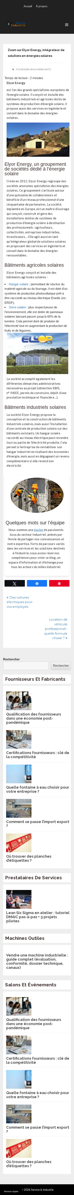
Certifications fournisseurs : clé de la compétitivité (37, 755)
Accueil (28, 6)
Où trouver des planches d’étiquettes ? (28, 858)
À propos (41, 6)
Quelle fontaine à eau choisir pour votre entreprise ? (37, 789)
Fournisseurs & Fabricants (33, 69)
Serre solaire (17, 307)
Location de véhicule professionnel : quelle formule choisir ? (55, 628)
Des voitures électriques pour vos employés (19, 602)
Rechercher (11, 659)
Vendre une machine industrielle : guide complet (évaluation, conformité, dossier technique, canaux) (37, 961)
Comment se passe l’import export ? (37, 824)
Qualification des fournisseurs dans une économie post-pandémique (33, 718)
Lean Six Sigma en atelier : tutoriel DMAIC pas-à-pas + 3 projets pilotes (37, 917)
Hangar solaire (18, 284)
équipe (38, 530)
